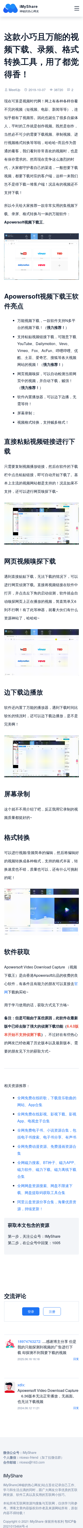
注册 (52, 1311)
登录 (31, 1311)
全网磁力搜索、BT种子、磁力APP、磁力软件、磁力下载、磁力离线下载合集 (47, 1169)
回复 (76, 1359)
